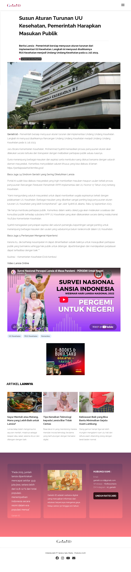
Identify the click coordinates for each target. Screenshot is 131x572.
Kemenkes (45, 336)
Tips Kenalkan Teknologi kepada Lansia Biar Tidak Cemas (57, 420)
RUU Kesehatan (30, 336)
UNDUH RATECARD (105, 495)
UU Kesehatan (15, 336)
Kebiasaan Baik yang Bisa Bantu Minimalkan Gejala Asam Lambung (93, 420)
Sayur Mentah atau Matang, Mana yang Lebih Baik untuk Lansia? (23, 420)
